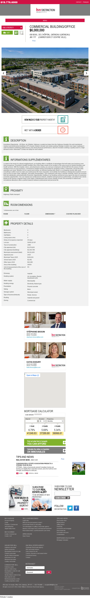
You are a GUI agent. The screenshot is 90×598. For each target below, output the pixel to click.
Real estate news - (23, 460)
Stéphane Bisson (36, 332)
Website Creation (59, 586)
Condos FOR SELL (11, 565)
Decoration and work (63, 532)
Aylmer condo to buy (10, 569)
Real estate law (61, 530)
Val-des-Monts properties (12, 555)
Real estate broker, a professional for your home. (36, 530)
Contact (28, 557)
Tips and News (62, 518)
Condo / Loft (8, 536)
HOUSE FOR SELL (11, 545)
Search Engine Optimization (62, 589)
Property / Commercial (11, 524)
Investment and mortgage (64, 528)
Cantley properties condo (12, 581)
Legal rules (26, 520)
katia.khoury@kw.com (33, 367)
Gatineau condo (9, 567)
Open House (27, 534)
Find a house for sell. (32, 551)
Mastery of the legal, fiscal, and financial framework (37, 528)
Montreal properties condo (12, 579)
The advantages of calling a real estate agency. (36, 526)
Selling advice (60, 524)
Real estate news (62, 520)
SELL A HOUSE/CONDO (30, 518)
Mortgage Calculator (66, 538)
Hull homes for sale (10, 557)
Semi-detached (9, 526)
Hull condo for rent (10, 577)
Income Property (9, 520)
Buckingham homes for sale (13, 551)
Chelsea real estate (10, 553)
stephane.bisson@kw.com (35, 337)
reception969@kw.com (51, 584)
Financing (59, 526)
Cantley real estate (10, 561)
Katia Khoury (34, 362)
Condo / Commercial (10, 534)
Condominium (60, 534)
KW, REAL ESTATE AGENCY (35, 545)
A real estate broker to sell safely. (32, 524)
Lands (6, 522)
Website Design (58, 588)
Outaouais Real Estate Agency (34, 547)
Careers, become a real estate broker (36, 553)
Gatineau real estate (10, 547)
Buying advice (61, 522)
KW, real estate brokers (32, 549)
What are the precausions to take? (32, 522)
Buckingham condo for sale (12, 571)
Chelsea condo (9, 573)
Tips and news (25, 457)
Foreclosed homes (31, 555)
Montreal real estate (10, 559)
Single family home (10, 528)
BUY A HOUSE (9, 518)
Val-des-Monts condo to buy (13, 575)
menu (45, 20)
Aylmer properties (10, 549)
